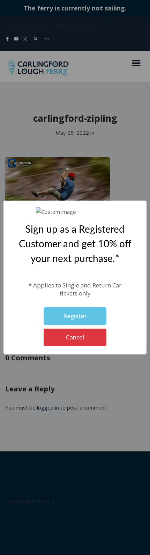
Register (75, 316)
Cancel (75, 337)
